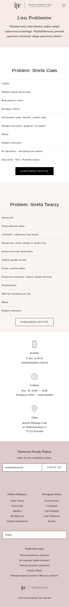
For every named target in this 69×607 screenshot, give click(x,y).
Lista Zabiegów (51, 511)
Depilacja (17, 511)
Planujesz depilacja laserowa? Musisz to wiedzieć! (34, 575)
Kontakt (52, 521)
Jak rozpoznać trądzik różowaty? (34, 560)
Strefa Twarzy (17, 501)
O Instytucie (51, 506)
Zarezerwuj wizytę (34, 171)
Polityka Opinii (34, 570)
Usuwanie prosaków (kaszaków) (34, 565)
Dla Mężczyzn (17, 516)
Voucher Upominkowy (17, 521)
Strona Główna (52, 501)
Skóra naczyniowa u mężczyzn (34, 555)
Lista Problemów (52, 516)
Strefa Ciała (17, 506)
